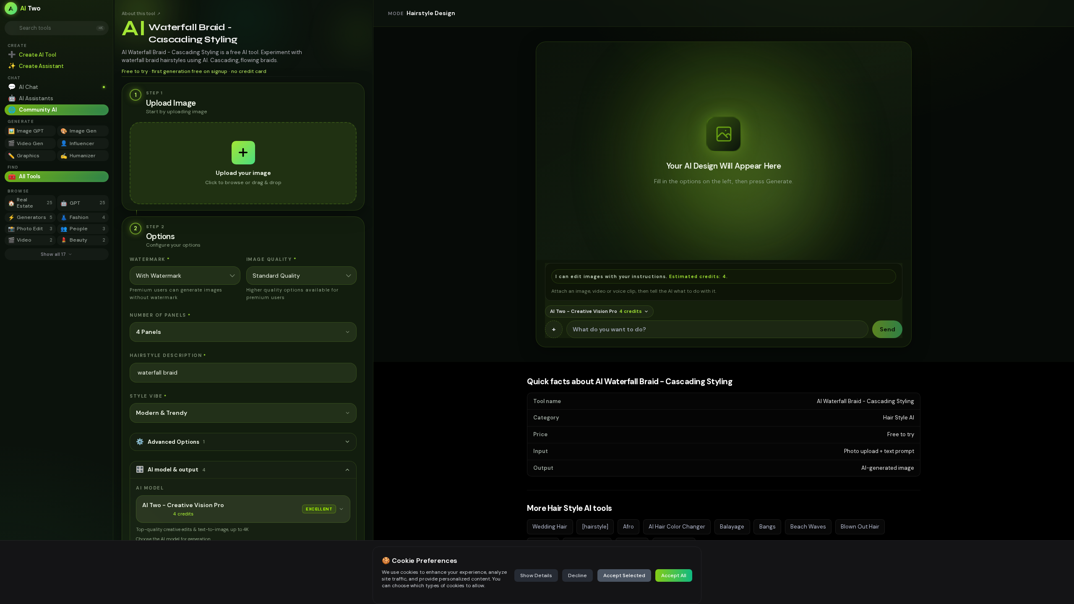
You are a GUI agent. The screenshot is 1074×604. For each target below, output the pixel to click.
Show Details (536, 575)
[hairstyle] (595, 526)
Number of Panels (160, 315)
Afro (628, 526)
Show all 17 (53, 254)
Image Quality (271, 259)
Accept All (673, 575)
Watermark (150, 259)
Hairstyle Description (168, 355)
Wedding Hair (549, 526)
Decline (577, 575)
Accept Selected (624, 575)
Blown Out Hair (860, 526)
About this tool (141, 13)
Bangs (767, 526)
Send (887, 329)
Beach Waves (808, 526)
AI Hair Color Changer (677, 526)
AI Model (150, 488)
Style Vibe (148, 396)
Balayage (732, 526)
